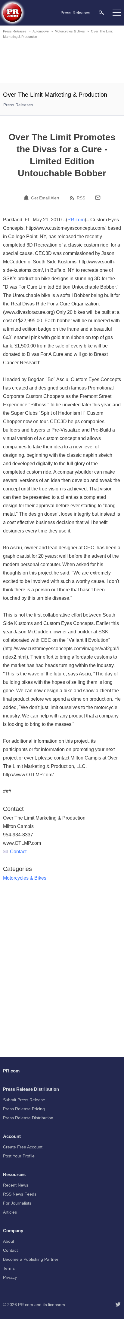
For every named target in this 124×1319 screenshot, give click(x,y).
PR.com (76, 219)
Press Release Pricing (24, 1108)
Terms (9, 1268)
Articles (10, 1212)
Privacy (10, 1277)
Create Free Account (22, 1147)
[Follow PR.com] (118, 1304)
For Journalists (17, 1203)
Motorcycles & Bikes (70, 31)
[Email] (98, 198)
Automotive (41, 31)
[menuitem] (101, 12)
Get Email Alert (45, 198)
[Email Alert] (27, 198)
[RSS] (73, 198)
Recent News (15, 1185)
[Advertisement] (62, 61)
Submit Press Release (24, 1099)
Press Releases (14, 31)
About (8, 1241)
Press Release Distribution (28, 1117)
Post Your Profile (19, 1156)
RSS (81, 198)
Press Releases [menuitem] (75, 12)
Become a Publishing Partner (30, 1259)
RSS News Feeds (19, 1194)
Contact (18, 851)
